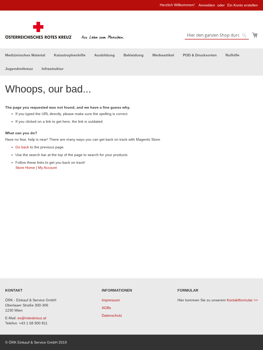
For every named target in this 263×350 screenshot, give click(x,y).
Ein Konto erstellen (242, 5)
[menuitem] (25, 55)
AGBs (106, 308)
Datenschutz (112, 315)
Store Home (25, 168)
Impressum (111, 300)
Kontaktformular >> (242, 300)
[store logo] (65, 30)
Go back (22, 147)
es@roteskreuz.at (31, 318)
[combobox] (217, 35)
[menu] (131, 62)
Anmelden (207, 5)
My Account (47, 168)
